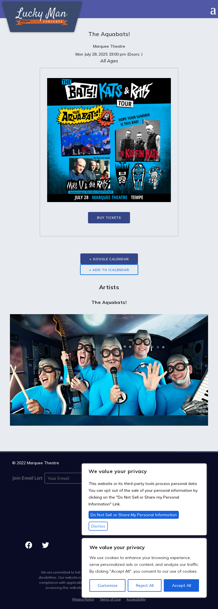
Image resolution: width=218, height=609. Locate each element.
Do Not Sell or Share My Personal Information (134, 514)
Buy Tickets (109, 218)
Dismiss (98, 526)
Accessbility (136, 599)
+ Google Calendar (109, 259)
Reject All (145, 585)
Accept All (181, 585)
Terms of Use (110, 599)
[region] (144, 568)
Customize (108, 585)
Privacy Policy (83, 599)
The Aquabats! (109, 302)
